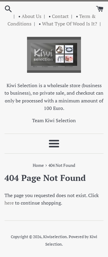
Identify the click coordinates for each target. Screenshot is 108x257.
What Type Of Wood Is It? (69, 23)
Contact (60, 16)
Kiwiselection (55, 236)
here (9, 202)
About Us (31, 16)
